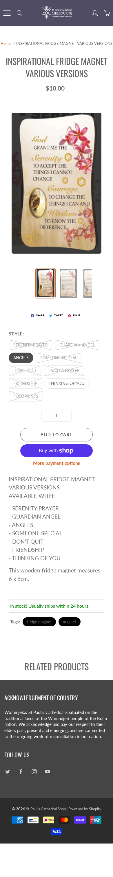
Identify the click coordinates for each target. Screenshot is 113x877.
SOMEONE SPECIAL (58, 357)
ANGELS (21, 357)
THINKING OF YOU (66, 383)
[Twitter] (7, 772)
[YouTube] (47, 772)
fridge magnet (39, 621)
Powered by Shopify (84, 809)
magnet (69, 621)
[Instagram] (34, 772)
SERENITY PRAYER (30, 344)
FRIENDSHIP (25, 383)
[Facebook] (21, 772)
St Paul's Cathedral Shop (46, 809)
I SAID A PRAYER (64, 370)
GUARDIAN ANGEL (77, 344)
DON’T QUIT (25, 370)
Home (6, 43)
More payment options (56, 463)
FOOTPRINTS (25, 396)
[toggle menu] (7, 13)
